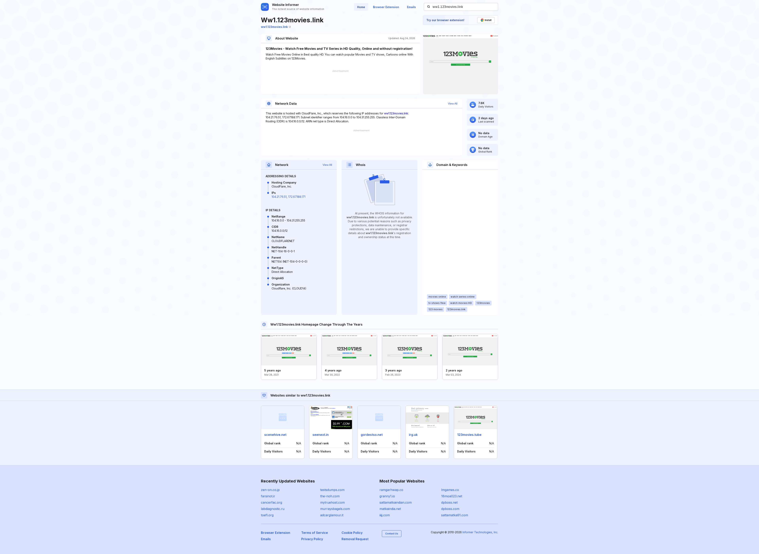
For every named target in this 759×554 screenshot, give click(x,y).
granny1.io (387, 496)
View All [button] (452, 103)
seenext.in (320, 435)
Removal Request (355, 539)
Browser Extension (386, 7)
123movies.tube (469, 435)
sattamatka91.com (454, 515)
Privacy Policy (312, 539)
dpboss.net (449, 502)
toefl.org (267, 515)
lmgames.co (450, 490)
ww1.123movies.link (274, 26)
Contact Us (391, 533)
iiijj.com (385, 515)
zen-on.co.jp (270, 490)
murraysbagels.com (335, 509)
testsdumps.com (332, 490)
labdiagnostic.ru (272, 509)
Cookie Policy (352, 533)
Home (361, 7)
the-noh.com (330, 496)
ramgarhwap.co (391, 490)
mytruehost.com (332, 502)
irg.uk (413, 435)
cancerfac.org (271, 502)
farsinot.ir (268, 496)
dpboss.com (450, 509)
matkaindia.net (390, 509)
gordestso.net (372, 435)
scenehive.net (275, 435)
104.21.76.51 (279, 196)
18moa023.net (451, 496)
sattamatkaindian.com (396, 502)
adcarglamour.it (331, 515)
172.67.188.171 (296, 196)
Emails (411, 7)
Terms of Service (314, 533)
